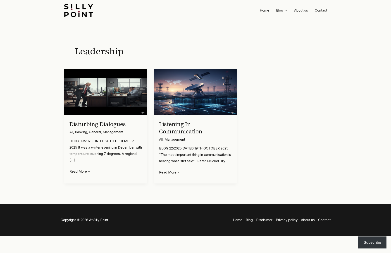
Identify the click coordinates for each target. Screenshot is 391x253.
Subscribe (372, 242)
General (95, 132)
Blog (279, 10)
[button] (285, 10)
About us (301, 10)
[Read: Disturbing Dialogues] (105, 91)
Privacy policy (287, 220)
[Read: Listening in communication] (195, 91)
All (71, 132)
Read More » (79, 172)
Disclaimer (264, 220)
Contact (321, 10)
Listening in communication (180, 127)
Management (113, 132)
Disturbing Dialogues (97, 124)
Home (264, 10)
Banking (81, 132)
